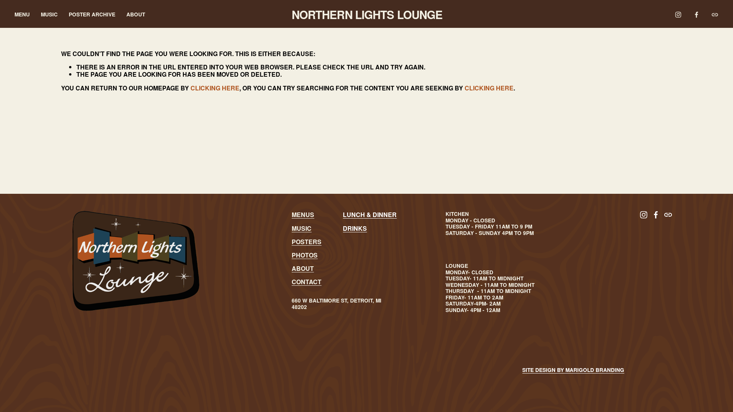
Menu (22, 14)
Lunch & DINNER (370, 214)
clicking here (215, 88)
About (135, 14)
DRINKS (355, 228)
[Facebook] (696, 14)
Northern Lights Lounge (367, 14)
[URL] (714, 14)
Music (49, 14)
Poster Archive (92, 14)
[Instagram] (678, 14)
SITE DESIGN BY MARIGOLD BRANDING (573, 370)
